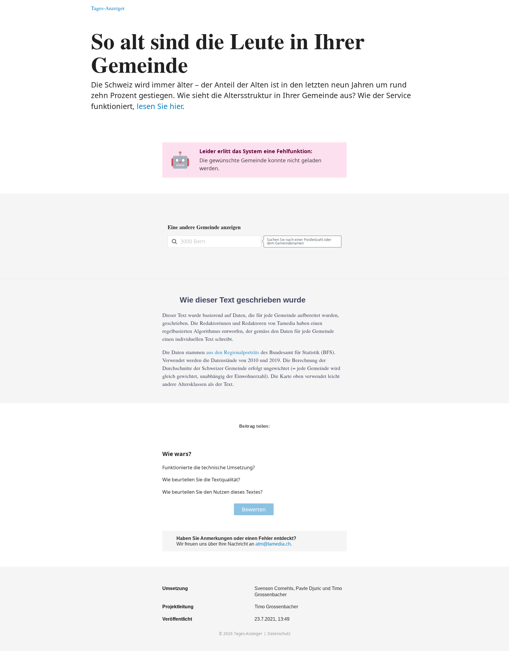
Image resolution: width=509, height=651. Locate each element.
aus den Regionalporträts (232, 352)
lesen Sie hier (159, 106)
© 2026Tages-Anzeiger (240, 634)
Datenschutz (278, 634)
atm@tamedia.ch (273, 543)
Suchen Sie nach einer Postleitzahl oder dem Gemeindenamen (299, 241)
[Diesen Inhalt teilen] (415, 8)
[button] (323, 467)
